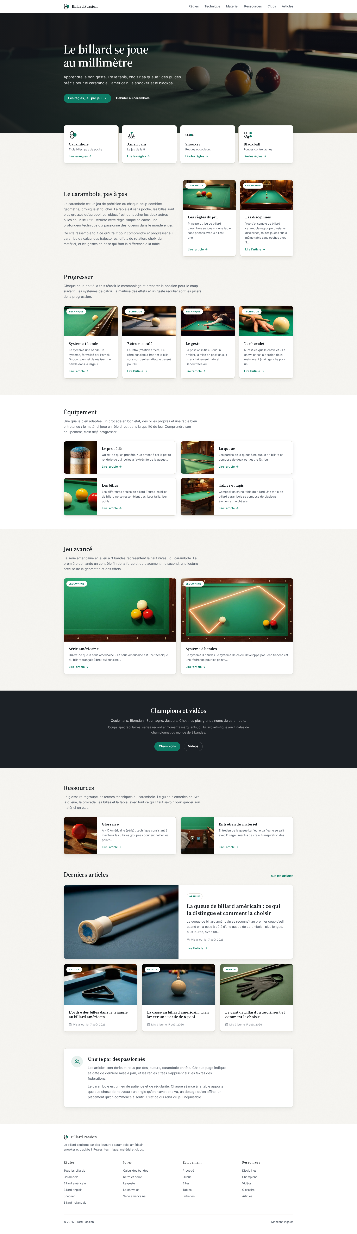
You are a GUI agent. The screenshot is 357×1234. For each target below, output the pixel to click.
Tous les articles (281, 876)
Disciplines (249, 1170)
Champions (167, 746)
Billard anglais (73, 1189)
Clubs (272, 6)
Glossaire (248, 1189)
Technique (212, 6)
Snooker (69, 1196)
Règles (194, 6)
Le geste (129, 1183)
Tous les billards (74, 1170)
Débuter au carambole (133, 98)
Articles (287, 6)
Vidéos (193, 746)
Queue (187, 1177)
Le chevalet (131, 1189)
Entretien (189, 1196)
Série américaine (134, 1196)
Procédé (188, 1170)
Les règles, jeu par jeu (84, 98)
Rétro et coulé (132, 1177)
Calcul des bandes (135, 1170)
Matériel (232, 6)
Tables (187, 1189)
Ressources (253, 6)
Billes (186, 1183)
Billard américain (75, 1183)
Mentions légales (282, 1221)
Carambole (71, 1177)
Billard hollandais (75, 1202)
